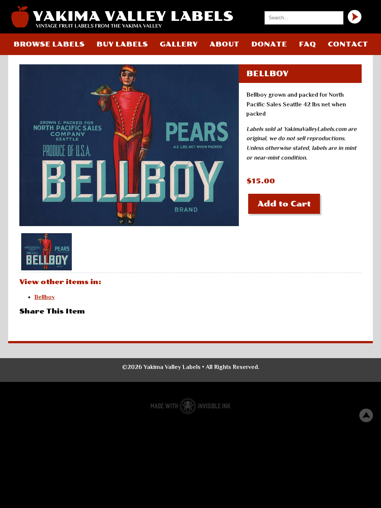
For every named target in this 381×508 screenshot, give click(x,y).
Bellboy (44, 297)
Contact (348, 44)
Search (354, 16)
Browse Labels (48, 44)
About (224, 44)
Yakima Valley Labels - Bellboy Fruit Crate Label (121, 17)
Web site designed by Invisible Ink (190, 406)
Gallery (179, 44)
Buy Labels (122, 44)
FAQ (307, 44)
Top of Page (366, 415)
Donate (269, 44)
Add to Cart (284, 203)
